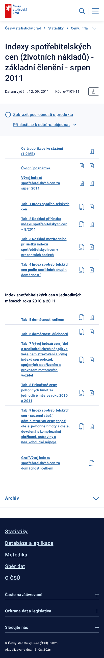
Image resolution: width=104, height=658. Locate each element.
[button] (52, 595)
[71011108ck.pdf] (92, 183)
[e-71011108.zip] (92, 151)
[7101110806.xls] (82, 332)
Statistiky (56, 28)
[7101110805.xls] (82, 317)
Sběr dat (15, 566)
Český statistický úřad (23, 28)
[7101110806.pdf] (92, 332)
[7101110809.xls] (82, 426)
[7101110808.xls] (82, 393)
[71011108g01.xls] (92, 463)
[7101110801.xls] (82, 207)
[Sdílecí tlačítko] (93, 91)
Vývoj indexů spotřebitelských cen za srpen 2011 (40, 183)
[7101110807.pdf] (92, 360)
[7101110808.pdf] (92, 393)
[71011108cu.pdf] (92, 166)
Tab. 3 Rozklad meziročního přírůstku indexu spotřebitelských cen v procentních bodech (44, 247)
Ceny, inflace (81, 28)
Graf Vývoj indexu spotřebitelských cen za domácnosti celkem (40, 463)
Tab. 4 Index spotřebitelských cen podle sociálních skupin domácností (45, 269)
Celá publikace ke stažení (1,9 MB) (42, 151)
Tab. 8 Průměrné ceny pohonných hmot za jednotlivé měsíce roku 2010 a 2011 (44, 393)
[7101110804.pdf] (92, 270)
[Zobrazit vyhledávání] (82, 11)
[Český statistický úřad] (16, 11)
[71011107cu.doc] (82, 166)
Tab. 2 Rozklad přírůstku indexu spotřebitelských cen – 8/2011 (44, 224)
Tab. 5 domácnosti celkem (42, 320)
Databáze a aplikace (29, 543)
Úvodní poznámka (35, 168)
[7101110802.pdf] (92, 224)
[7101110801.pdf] (92, 207)
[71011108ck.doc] (82, 183)
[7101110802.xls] (82, 224)
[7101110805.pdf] (92, 317)
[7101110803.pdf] (92, 247)
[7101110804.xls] (82, 270)
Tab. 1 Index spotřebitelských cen (45, 206)
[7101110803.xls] (82, 247)
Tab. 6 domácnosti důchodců (44, 334)
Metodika (16, 555)
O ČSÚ (12, 578)
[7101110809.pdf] (92, 426)
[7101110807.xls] (82, 360)
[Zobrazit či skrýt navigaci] (94, 28)
